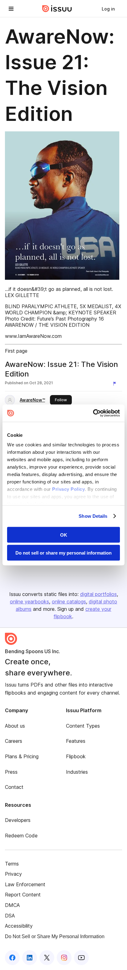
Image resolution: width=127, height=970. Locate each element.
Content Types (83, 726)
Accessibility (19, 926)
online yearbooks (29, 601)
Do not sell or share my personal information (63, 552)
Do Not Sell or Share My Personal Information (54, 936)
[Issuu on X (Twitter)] (46, 957)
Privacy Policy (68, 489)
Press (11, 772)
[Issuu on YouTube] (81, 957)
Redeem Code (21, 835)
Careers (13, 741)
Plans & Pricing (22, 756)
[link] (108, 8)
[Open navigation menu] (11, 8)
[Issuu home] (57, 8)
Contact (14, 787)
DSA (10, 916)
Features (75, 741)
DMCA (12, 905)
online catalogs (69, 601)
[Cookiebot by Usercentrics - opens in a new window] (93, 413)
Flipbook (76, 756)
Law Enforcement (25, 884)
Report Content (23, 894)
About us (15, 726)
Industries (77, 772)
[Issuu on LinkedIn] (29, 957)
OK (63, 534)
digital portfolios (98, 594)
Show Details (93, 516)
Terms (12, 864)
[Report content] (116, 383)
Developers (18, 820)
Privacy (13, 874)
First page (16, 351)
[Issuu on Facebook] (12, 957)
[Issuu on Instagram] (64, 957)
